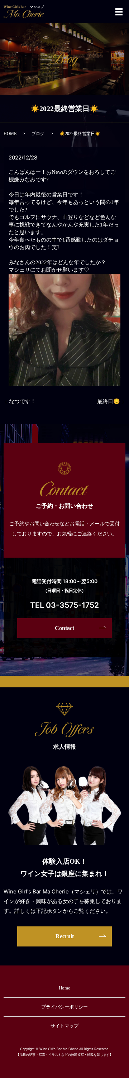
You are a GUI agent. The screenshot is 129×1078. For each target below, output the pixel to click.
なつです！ (22, 401)
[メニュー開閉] (119, 11)
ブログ (38, 133)
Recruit (65, 936)
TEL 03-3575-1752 (64, 605)
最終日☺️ (108, 401)
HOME (10, 133)
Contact (64, 628)
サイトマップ (64, 1026)
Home (64, 988)
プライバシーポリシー (64, 1007)
